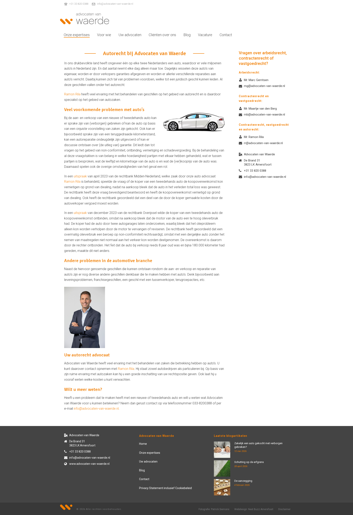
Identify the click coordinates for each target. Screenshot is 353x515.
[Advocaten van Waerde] (84, 18)
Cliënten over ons (162, 35)
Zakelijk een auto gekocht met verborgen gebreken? (258, 445)
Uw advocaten (129, 35)
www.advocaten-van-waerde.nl (89, 463)
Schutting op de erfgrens (249, 462)
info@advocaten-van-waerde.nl (115, 3)
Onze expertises (77, 35)
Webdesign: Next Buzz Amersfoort (253, 509)
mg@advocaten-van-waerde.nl (264, 86)
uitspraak (80, 176)
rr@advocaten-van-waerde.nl (263, 143)
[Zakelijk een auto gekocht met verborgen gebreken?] (222, 450)
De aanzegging (243, 480)
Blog (187, 35)
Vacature (205, 35)
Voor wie (104, 35)
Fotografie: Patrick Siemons (214, 509)
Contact (226, 35)
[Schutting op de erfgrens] (222, 468)
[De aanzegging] (222, 487)
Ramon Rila (72, 94)
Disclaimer (284, 509)
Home (143, 443)
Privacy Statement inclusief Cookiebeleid (165, 488)
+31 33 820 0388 (78, 3)
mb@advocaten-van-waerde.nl (264, 114)
